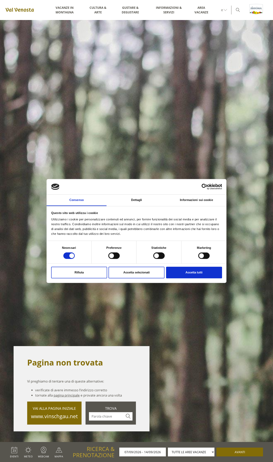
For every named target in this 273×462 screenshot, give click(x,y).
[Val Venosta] (19, 10)
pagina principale (67, 395)
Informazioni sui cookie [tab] (196, 200)
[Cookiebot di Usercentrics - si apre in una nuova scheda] (204, 187)
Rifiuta (79, 272)
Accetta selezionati (136, 272)
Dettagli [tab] (136, 200)
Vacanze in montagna (65, 10)
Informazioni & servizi (169, 10)
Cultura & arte (98, 10)
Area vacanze (201, 10)
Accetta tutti (193, 272)
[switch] (114, 256)
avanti (240, 452)
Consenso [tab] (76, 200)
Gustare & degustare (130, 10)
